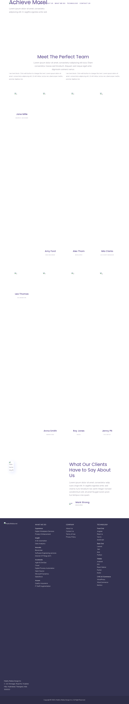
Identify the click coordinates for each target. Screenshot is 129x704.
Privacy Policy (71, 537)
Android (100, 561)
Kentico (99, 585)
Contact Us (70, 531)
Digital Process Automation (44, 568)
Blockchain (39, 550)
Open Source (39, 571)
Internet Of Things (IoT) (43, 556)
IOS (98, 564)
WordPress (101, 579)
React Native (101, 567)
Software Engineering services (45, 553)
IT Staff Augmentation (42, 586)
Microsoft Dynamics (42, 574)
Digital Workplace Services (44, 531)
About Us (69, 528)
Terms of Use (70, 534)
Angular (99, 531)
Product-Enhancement (43, 534)
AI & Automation (41, 541)
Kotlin (99, 573)
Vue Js (99, 537)
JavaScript (100, 540)
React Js (100, 534)
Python (99, 555)
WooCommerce (102, 582)
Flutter (99, 570)
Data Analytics (40, 544)
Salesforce (39, 577)
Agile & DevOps (40, 562)
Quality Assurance (41, 583)
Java (98, 552)
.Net (98, 549)
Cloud (37, 565)
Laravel (99, 546)
